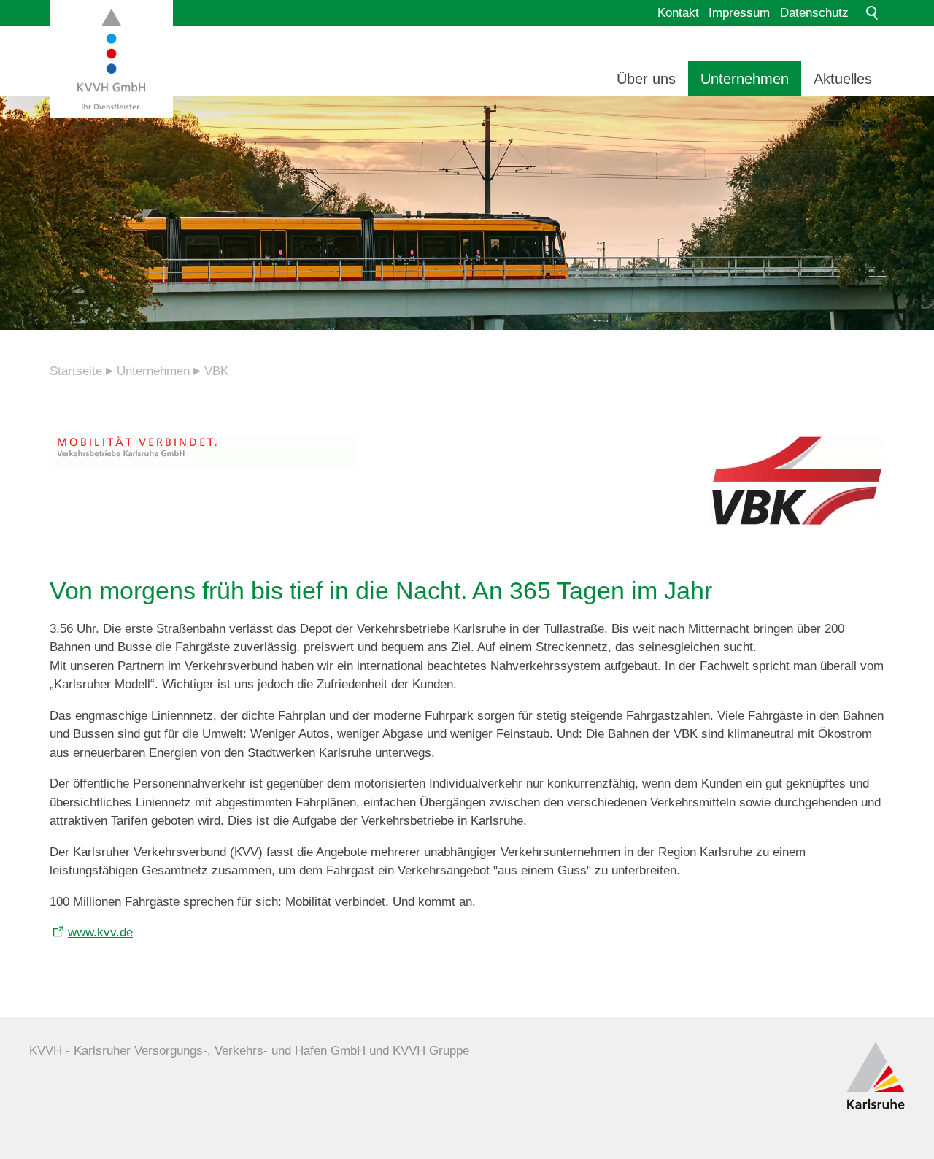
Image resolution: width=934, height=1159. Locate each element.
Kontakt (678, 13)
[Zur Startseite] (111, 59)
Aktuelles (843, 79)
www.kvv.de (100, 932)
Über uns (646, 79)
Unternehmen (744, 79)
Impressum (739, 13)
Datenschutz (814, 13)
